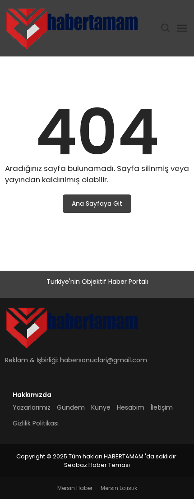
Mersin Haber (74, 488)
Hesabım (130, 407)
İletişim (162, 407)
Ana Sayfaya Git (97, 203)
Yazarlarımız (32, 407)
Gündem (71, 407)
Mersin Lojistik (119, 488)
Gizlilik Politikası (36, 423)
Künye (101, 407)
